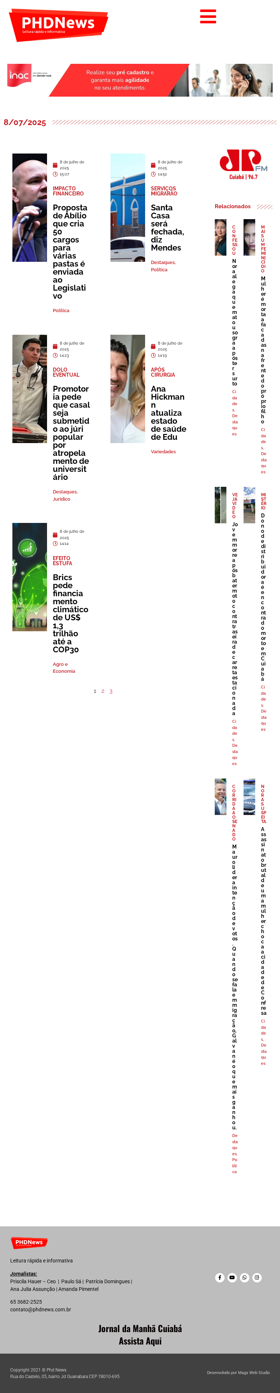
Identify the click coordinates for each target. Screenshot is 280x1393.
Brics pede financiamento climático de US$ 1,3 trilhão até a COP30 (70, 613)
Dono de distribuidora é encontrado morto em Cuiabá (263, 597)
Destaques (163, 262)
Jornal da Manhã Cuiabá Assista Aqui (140, 1334)
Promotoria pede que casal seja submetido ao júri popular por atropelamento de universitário (71, 433)
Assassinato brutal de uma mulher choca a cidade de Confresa (264, 921)
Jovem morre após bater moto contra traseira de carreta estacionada (235, 618)
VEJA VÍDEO (235, 505)
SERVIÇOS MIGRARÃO (164, 191)
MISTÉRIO (264, 501)
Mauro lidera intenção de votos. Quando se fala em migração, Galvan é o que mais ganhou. (235, 987)
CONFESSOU (234, 240)
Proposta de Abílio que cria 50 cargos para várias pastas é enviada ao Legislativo (70, 251)
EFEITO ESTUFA (62, 560)
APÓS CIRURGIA (163, 372)
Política (61, 310)
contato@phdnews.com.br (40, 1309)
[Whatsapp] (244, 1278)
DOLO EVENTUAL (66, 372)
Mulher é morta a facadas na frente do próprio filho (264, 350)
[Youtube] (232, 1278)
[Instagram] (257, 1278)
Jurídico (61, 499)
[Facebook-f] (220, 1278)
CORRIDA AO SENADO (234, 813)
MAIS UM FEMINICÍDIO (263, 249)
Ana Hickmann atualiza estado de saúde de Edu (168, 413)
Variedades (163, 451)
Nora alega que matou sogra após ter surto (235, 322)
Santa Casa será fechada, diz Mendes (167, 227)
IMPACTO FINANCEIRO (68, 191)
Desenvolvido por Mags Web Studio (238, 1372)
